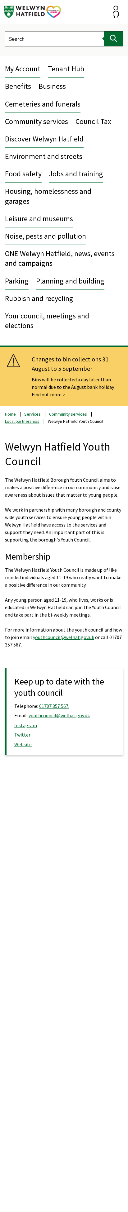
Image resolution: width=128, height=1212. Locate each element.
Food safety (23, 174)
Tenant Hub (66, 69)
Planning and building (70, 281)
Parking (17, 281)
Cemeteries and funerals (42, 104)
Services (32, 414)
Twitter (22, 735)
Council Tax (93, 121)
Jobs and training (76, 174)
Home (10, 414)
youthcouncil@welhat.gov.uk (63, 637)
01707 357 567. (54, 706)
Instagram (25, 725)
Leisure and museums (39, 218)
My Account (22, 69)
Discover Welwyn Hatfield (44, 139)
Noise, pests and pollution (45, 236)
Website (23, 744)
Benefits (18, 86)
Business (52, 86)
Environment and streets (43, 156)
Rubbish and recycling (39, 298)
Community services (36, 121)
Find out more (47, 394)
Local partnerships (22, 421)
